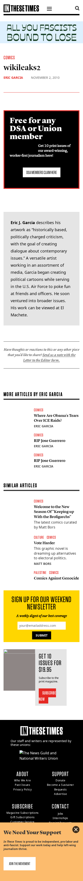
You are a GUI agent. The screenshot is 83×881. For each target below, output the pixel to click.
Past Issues (22, 785)
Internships (60, 818)
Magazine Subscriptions (22, 813)
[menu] (49, 9)
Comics (9, 57)
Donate (61, 780)
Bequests (60, 789)
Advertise (60, 794)
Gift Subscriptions (22, 817)
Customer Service (22, 822)
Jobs (60, 814)
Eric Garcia (13, 77)
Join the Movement (19, 863)
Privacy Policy (22, 789)
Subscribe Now (47, 696)
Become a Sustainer (60, 785)
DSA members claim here (41, 172)
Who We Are (22, 780)
